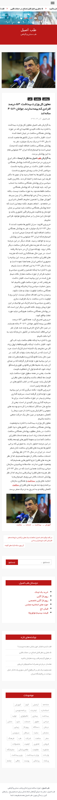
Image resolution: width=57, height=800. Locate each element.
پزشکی (45, 98)
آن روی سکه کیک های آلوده (14, 545)
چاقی (18, 761)
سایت (36, 733)
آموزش (48, 525)
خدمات (28, 525)
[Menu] (52, 3)
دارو (18, 722)
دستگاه (36, 727)
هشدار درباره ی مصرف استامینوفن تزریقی (34, 664)
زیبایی (16, 727)
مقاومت (36, 750)
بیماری (35, 716)
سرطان (26, 733)
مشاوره (46, 750)
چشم (9, 761)
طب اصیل (28, 30)
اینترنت (33, 710)
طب (30, 98)
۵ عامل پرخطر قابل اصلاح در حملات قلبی (25, 8)
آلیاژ (27, 705)
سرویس (16, 733)
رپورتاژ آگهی (42, 596)
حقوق (37, 722)
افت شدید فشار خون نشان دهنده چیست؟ (34, 646)
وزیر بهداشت (17, 755)
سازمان (46, 733)
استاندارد (45, 710)
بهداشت (31, 480)
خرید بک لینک (41, 592)
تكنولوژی (24, 716)
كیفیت (26, 744)
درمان (46, 727)
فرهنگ (11, 738)
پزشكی (36, 761)
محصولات (16, 744)
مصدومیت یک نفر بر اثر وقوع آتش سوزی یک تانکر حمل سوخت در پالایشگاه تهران (29, 672)
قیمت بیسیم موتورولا (38, 612)
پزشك (46, 761)
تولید (14, 716)
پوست (26, 761)
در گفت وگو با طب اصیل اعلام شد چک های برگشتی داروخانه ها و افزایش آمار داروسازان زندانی (30, 539)
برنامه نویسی (21, 710)
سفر (47, 738)
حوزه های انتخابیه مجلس (36, 604)
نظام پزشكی (23, 750)
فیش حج (44, 608)
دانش (9, 722)
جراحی (46, 722)
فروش (46, 744)
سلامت (37, 98)
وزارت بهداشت (33, 755)
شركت (28, 738)
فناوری (36, 744)
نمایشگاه (10, 750)
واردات (46, 755)
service (46, 705)
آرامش (36, 705)
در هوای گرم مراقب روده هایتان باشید (36, 658)
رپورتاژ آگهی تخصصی (38, 600)
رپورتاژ (26, 727)
